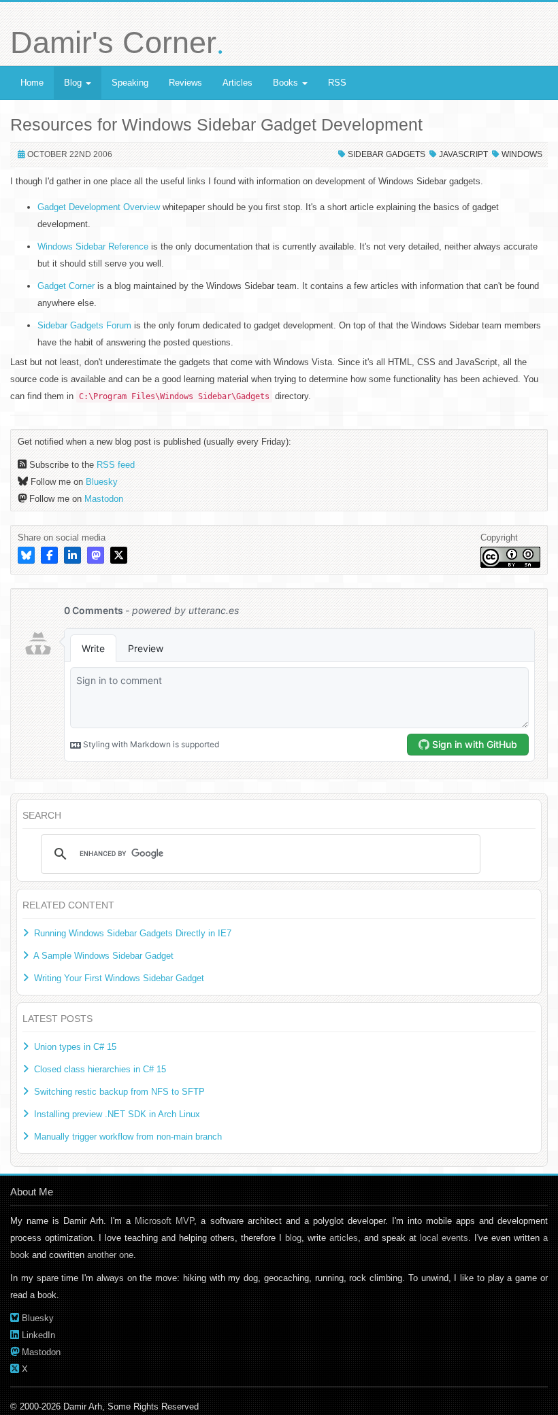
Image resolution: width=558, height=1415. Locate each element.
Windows (522, 154)
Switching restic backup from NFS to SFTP (119, 1092)
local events (444, 1238)
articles (343, 1238)
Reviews (185, 83)
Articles (237, 83)
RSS (337, 83)
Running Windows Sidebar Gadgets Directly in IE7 (132, 933)
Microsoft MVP (164, 1221)
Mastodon (103, 499)
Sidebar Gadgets (386, 154)
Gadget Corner (66, 286)
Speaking (130, 83)
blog (293, 1238)
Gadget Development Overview (98, 207)
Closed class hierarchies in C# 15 (100, 1069)
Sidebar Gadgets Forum (84, 325)
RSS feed (116, 465)
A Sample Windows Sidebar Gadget (103, 956)
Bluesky (102, 482)
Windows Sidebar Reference (92, 246)
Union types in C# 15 (75, 1047)
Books (287, 83)
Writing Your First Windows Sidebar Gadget (119, 978)
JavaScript (463, 154)
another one (110, 1255)
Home (32, 83)
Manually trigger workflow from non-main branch (128, 1136)
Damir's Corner (117, 42)
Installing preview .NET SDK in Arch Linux (117, 1114)
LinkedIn (38, 1335)
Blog (74, 83)
